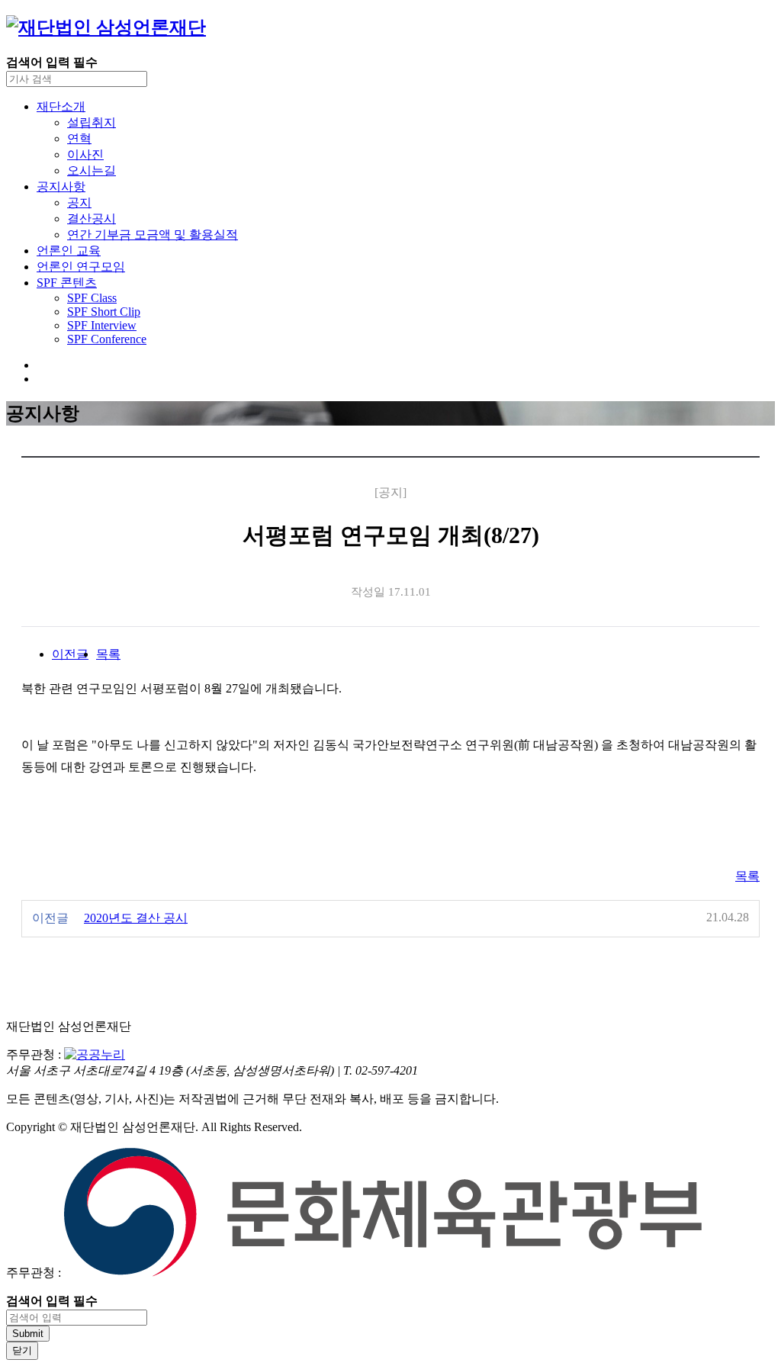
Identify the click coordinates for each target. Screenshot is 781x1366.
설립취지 (91, 122)
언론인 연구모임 (81, 266)
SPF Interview (102, 325)
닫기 (22, 1350)
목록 (108, 654)
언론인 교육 (69, 250)
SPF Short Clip (103, 311)
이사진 (85, 154)
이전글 (70, 654)
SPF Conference (106, 339)
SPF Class (92, 297)
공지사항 (61, 186)
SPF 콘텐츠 (67, 282)
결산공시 (91, 218)
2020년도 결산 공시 (136, 917)
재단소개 (61, 106)
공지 (79, 202)
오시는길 (91, 170)
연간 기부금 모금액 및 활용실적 (152, 234)
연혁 (79, 138)
